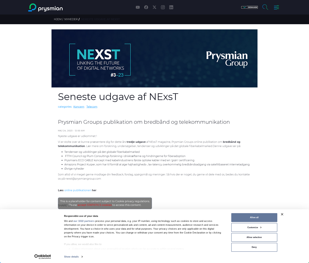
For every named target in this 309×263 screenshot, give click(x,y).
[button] (250, 7)
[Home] (58, 7)
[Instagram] (163, 7)
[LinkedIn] (171, 7)
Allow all (254, 217)
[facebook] (146, 7)
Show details (71, 256)
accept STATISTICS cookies (95, 205)
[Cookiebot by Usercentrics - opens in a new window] (43, 256)
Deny (254, 247)
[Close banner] (282, 214)
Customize (252, 227)
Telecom (91, 106)
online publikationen (78, 190)
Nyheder (71, 19)
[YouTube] (138, 7)
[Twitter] (154, 7)
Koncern (78, 106)
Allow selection (254, 237)
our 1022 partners (84, 221)
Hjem (57, 19)
